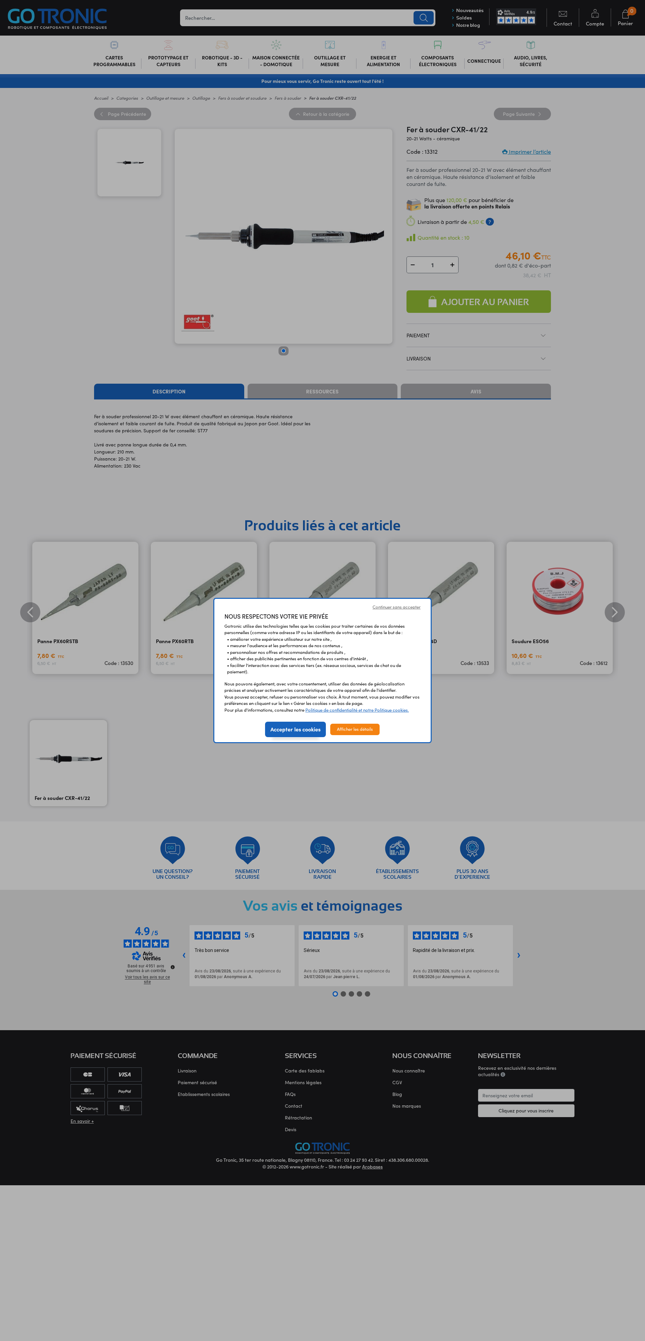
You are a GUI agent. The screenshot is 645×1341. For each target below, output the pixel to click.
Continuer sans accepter (397, 607)
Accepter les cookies (295, 729)
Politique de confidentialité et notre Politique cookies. (357, 710)
